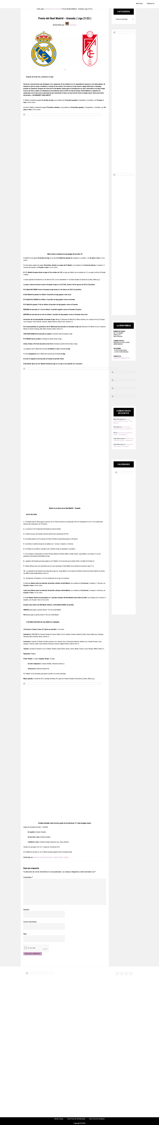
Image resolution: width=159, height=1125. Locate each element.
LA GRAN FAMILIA (15, 4)
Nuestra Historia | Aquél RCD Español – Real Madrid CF (123, 421)
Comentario (28, 877)
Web (25, 934)
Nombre (26, 909)
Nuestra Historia (39, 857)
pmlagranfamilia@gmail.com (121, 358)
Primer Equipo (64, 857)
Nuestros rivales (52, 857)
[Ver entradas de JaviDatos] (67, 24)
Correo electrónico (30, 922)
